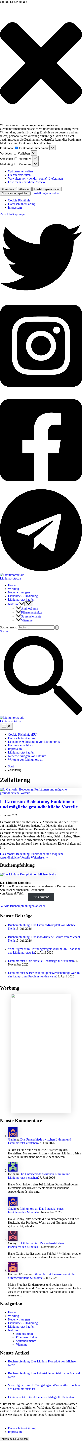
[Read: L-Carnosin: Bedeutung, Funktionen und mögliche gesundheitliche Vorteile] (41, 793)
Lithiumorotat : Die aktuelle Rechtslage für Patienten (41, 961)
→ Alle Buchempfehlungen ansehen (23, 906)
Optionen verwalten (20, 171)
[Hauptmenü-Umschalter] (6, 726)
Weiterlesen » (31, 855)
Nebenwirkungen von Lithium (27, 756)
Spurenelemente (31, 616)
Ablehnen (24, 189)
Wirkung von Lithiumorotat (25, 759)
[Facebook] (41, 486)
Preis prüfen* (41, 897)
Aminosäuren (29, 608)
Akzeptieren (8, 189)
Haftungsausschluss (20, 745)
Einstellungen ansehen (47, 189)
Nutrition (13, 604)
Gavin (12, 1139)
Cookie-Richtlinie (19, 200)
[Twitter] (41, 297)
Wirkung (13, 588)
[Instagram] (41, 391)
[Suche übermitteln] (57, 627)
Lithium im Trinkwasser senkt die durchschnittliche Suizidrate (41, 1276)
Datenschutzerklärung (21, 204)
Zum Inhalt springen (12, 214)
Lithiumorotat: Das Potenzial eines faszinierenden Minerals (35, 1210)
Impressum (15, 207)
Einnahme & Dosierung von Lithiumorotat (34, 741)
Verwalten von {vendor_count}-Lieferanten (35, 178)
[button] (41, 63)
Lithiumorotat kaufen (21, 599)
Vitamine (26, 620)
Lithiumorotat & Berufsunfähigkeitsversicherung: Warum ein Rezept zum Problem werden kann (44, 974)
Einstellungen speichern (15, 193)
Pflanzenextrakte (31, 612)
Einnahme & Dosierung (23, 596)
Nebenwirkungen (19, 592)
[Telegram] (41, 571)
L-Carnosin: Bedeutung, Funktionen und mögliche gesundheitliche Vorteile (39, 804)
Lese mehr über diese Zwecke (27, 182)
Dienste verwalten (19, 175)
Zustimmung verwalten (15, 1438)
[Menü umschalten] (28, 603)
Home (12, 585)
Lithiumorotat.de (10, 578)
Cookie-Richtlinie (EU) (22, 734)
